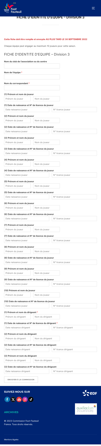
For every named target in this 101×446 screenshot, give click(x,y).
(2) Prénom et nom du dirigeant (20, 334)
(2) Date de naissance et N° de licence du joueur (29, 127)
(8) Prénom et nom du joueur (19, 247)
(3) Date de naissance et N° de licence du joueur (29, 148)
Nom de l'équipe (13, 72)
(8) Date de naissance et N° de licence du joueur (29, 257)
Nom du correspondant (17, 83)
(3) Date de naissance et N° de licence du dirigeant (30, 366)
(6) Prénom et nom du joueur (19, 203)
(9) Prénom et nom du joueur (19, 268)
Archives (11, 412)
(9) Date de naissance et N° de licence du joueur (29, 279)
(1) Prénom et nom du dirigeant (21, 312)
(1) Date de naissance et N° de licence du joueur (29, 105)
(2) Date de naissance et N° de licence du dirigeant (30, 345)
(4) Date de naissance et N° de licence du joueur (29, 170)
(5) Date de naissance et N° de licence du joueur (29, 192)
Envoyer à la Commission (21, 380)
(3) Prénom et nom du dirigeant (20, 356)
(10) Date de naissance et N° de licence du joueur (29, 301)
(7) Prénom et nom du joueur (19, 225)
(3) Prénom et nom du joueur (19, 138)
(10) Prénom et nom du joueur (19, 290)
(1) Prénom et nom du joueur (19, 94)
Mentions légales (11, 439)
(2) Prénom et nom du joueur (19, 116)
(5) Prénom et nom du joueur (19, 181)
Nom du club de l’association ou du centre (25, 61)
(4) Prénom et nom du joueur (19, 159)
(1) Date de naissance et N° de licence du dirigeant (31, 323)
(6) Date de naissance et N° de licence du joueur (29, 214)
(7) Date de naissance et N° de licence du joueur (29, 236)
